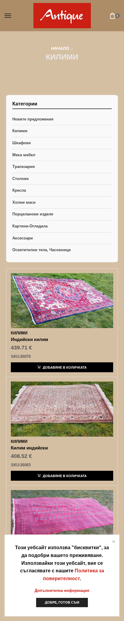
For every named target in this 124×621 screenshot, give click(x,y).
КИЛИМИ (19, 333)
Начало (60, 48)
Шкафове (21, 143)
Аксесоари (22, 238)
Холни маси (24, 202)
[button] (8, 15)
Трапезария (23, 166)
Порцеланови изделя (32, 214)
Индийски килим (29, 339)
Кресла (19, 190)
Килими (19, 131)
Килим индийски (29, 448)
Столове (20, 178)
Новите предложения (33, 119)
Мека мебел (23, 155)
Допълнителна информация (62, 590)
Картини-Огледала (30, 226)
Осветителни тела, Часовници (41, 250)
